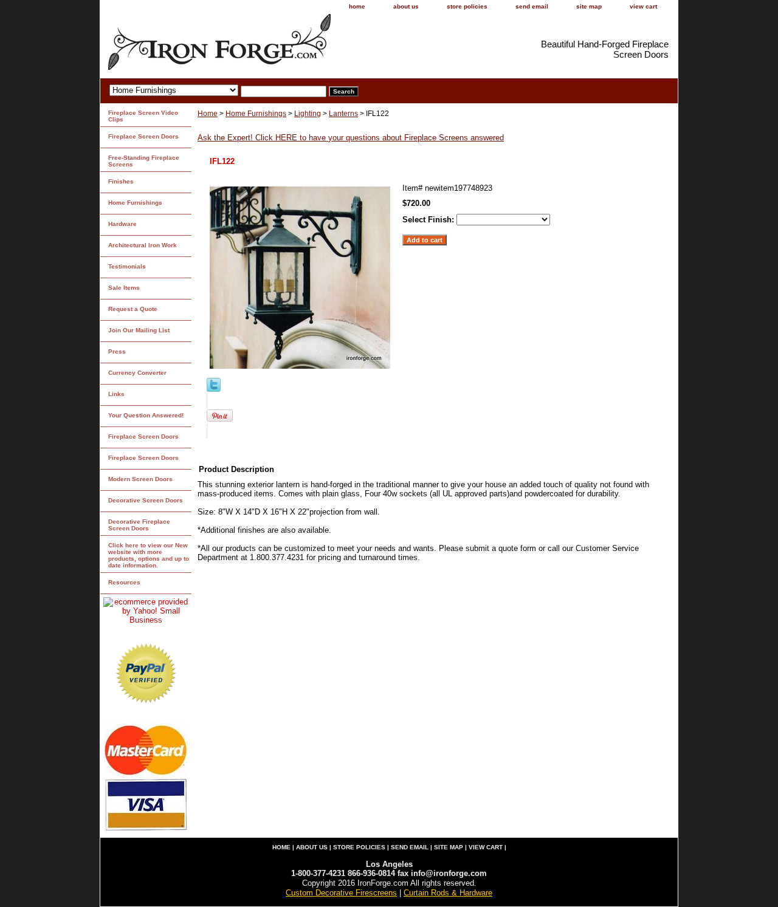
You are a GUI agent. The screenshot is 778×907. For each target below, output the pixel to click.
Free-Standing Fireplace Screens (143, 161)
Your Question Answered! (146, 415)
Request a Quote (132, 309)
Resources (124, 582)
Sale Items (124, 287)
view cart (643, 6)
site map (589, 6)
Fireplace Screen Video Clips (143, 116)
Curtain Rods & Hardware (448, 892)
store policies (467, 6)
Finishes (121, 181)
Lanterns (343, 113)
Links (116, 394)
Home (208, 113)
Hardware (122, 224)
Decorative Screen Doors (145, 500)
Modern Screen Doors (140, 479)
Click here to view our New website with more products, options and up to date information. (148, 555)
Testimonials (127, 266)
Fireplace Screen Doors (143, 136)
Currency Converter (137, 372)
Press (117, 351)
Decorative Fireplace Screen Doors (139, 525)
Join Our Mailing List (139, 330)
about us (406, 6)
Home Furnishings (255, 113)
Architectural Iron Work (142, 245)
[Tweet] (214, 389)
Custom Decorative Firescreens (341, 892)
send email (531, 6)
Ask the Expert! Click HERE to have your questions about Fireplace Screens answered (351, 137)
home (357, 6)
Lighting (307, 113)
